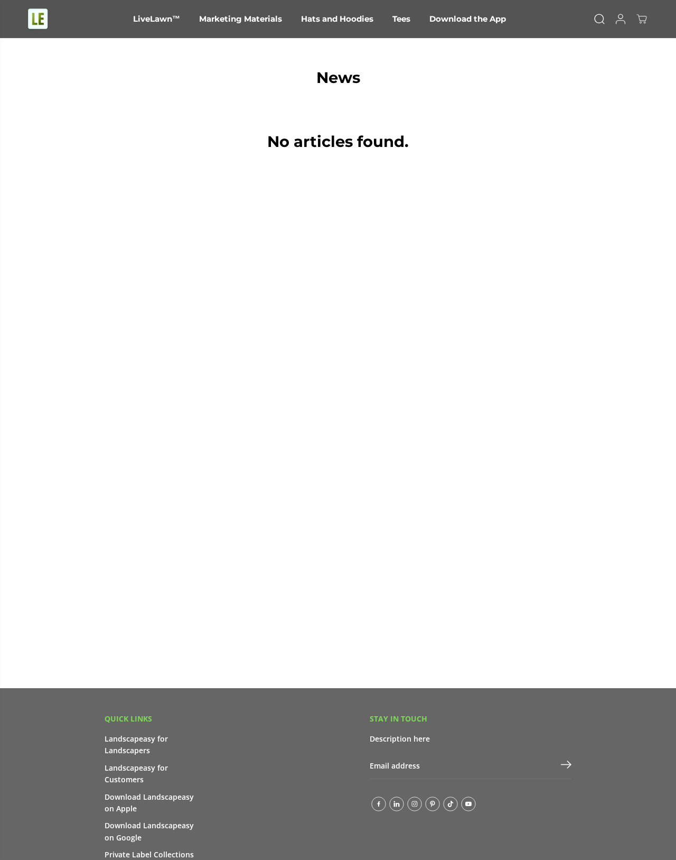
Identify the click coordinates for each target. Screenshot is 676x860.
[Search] (599, 19)
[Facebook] (379, 804)
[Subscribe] (566, 766)
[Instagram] (415, 804)
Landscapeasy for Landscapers (136, 744)
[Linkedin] (397, 804)
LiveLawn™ (156, 19)
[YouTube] (468, 804)
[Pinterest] (433, 804)
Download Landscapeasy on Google (149, 831)
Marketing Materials (240, 19)
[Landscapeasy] (38, 19)
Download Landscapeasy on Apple (149, 802)
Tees (401, 19)
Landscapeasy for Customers (136, 773)
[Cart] (641, 19)
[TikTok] (450, 804)
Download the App (467, 19)
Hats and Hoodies (337, 19)
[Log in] (620, 19)
